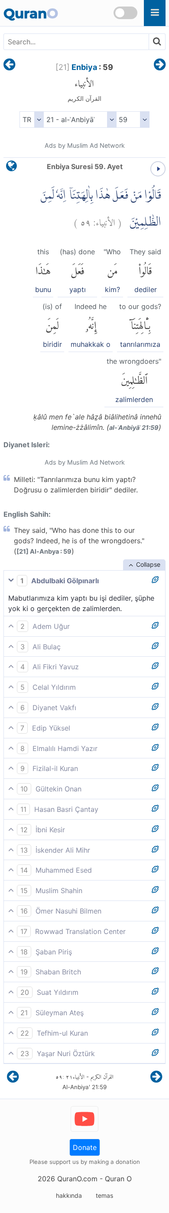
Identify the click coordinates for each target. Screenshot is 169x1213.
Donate (85, 1147)
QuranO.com (77, 1178)
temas (104, 1195)
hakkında (69, 1195)
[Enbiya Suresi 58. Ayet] (9, 65)
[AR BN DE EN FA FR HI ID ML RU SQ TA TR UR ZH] (31, 119)
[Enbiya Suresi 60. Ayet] (160, 65)
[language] (11, 168)
